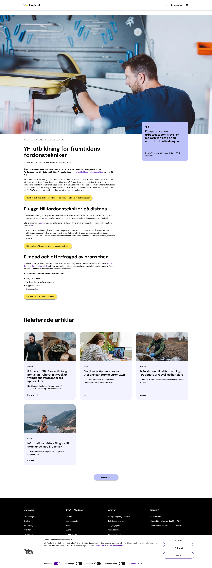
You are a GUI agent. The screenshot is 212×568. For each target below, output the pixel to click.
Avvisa (178, 555)
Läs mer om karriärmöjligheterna (40, 296)
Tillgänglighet (114, 525)
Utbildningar (29, 516)
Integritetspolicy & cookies (119, 516)
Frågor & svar (71, 534)
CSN (32, 225)
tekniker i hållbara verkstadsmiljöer (88, 172)
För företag (28, 525)
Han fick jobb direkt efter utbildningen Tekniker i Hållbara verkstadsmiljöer (58, 198)
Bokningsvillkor (114, 534)
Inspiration (28, 534)
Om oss (69, 516)
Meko (109, 263)
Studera (27, 521)
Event (68, 530)
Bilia (47, 266)
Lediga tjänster (72, 521)
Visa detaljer (134, 564)
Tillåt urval (179, 548)
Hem (25, 140)
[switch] (79, 563)
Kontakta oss (155, 516)
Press (68, 525)
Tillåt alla (178, 541)
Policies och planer (116, 521)
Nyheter (30, 140)
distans (43, 223)
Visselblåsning (114, 530)
